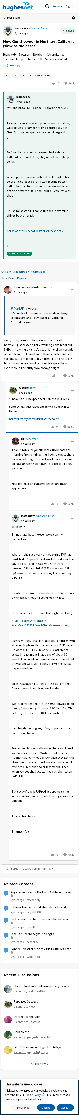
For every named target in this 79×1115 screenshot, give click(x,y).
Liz (22, 439)
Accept (65, 1107)
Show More (14, 65)
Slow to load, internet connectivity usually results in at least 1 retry (41, 986)
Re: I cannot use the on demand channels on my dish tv (41, 919)
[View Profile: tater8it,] (8, 1019)
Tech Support (14, 17)
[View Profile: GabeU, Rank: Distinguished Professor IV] (8, 290)
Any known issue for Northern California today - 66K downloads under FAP (42, 892)
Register (58, 6)
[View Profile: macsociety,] (11, 99)
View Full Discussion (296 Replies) (25, 272)
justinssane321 (41, 1037)
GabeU (17, 287)
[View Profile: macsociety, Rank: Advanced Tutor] (8, 31)
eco (33, 1006)
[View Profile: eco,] (8, 1004)
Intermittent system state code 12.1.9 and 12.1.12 (38, 907)
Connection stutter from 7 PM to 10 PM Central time (42, 949)
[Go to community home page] (18, 6)
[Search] (47, 6)
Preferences (23, 1107)
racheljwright (40, 1052)
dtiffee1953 (38, 991)
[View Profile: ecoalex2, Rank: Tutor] (13, 390)
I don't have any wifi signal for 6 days (37, 1047)
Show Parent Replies (13, 278)
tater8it (35, 1022)
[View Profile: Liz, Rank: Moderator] (15, 441)
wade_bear (33, 956)
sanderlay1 (33, 942)
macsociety (21, 28)
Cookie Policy (33, 1095)
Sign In (70, 6)
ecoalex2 (24, 388)
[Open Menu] (73, 18)
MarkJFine (21, 309)
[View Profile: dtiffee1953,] (8, 989)
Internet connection (27, 1017)
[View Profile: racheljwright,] (8, 1050)
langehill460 (34, 912)
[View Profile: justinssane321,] (8, 1035)
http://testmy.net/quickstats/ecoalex (34, 419)
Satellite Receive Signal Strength (32, 934)
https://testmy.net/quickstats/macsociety (35, 231)
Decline (45, 1107)
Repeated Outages (26, 1001)
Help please (21, 1032)
